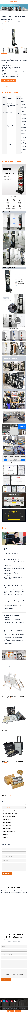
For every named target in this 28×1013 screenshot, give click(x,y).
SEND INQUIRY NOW (8, 80)
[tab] (5, 87)
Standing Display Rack (10, 16)
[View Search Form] (23, 1)
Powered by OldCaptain (22, 1008)
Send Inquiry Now (7, 873)
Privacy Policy (6, 1004)
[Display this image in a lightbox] (14, 176)
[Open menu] (2, 2)
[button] (4, 50)
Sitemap (2, 1004)
